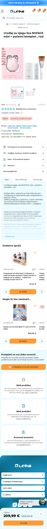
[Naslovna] (7, 24)
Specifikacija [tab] (21, 180)
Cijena (6, 512)
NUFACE (16, 131)
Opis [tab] (7, 180)
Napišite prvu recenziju (26, 109)
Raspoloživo (18, 134)
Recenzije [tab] (38, 180)
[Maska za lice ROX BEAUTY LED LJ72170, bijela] (20, 324)
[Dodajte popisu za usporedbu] (41, 513)
